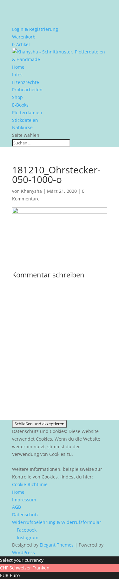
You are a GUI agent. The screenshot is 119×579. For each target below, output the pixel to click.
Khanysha (31, 191)
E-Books (20, 105)
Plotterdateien (27, 112)
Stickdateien (25, 120)
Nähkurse (22, 127)
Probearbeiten (27, 90)
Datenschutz (25, 515)
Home (18, 67)
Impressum (24, 500)
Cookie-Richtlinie (30, 484)
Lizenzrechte (25, 82)
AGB (16, 507)
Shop (17, 97)
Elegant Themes (57, 545)
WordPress (23, 552)
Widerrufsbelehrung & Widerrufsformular (56, 522)
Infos (17, 75)
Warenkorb (24, 37)
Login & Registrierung (35, 29)
